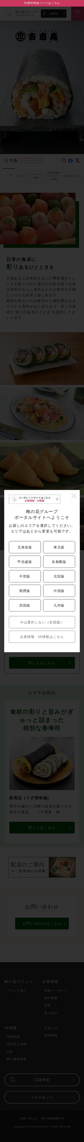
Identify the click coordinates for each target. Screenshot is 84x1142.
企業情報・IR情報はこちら (42, 637)
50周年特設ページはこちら (42, 3)
